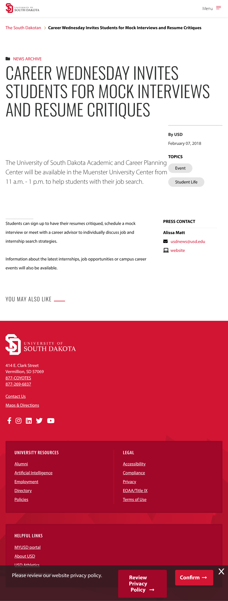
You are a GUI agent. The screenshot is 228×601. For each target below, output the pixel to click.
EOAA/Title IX (135, 490)
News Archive (27, 59)
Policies (21, 499)
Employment (26, 482)
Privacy (129, 482)
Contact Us (16, 396)
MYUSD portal (27, 547)
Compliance (134, 473)
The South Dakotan (23, 28)
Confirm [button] (190, 577)
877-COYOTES (18, 378)
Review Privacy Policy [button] (138, 583)
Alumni (21, 464)
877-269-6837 (18, 384)
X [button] (221, 571)
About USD (24, 556)
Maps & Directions (22, 405)
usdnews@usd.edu (188, 241)
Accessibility (134, 464)
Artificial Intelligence (33, 473)
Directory (23, 490)
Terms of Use (135, 499)
